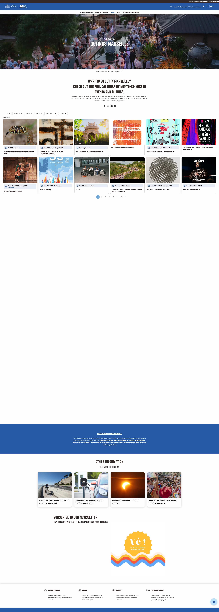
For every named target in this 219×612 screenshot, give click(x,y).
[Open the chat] (213, 601)
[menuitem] (16, 6)
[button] (207, 6)
